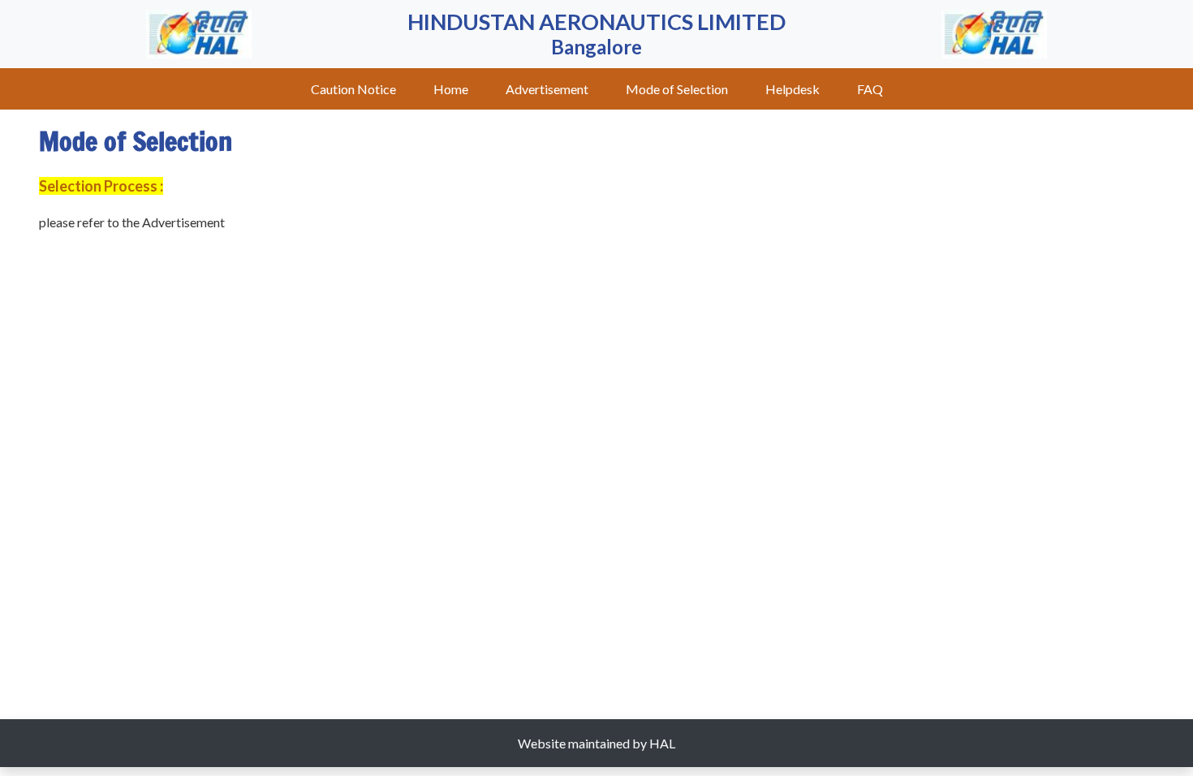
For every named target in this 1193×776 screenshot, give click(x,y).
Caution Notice (353, 89)
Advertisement (547, 89)
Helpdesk (792, 89)
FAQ (870, 89)
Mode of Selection (677, 89)
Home (450, 89)
